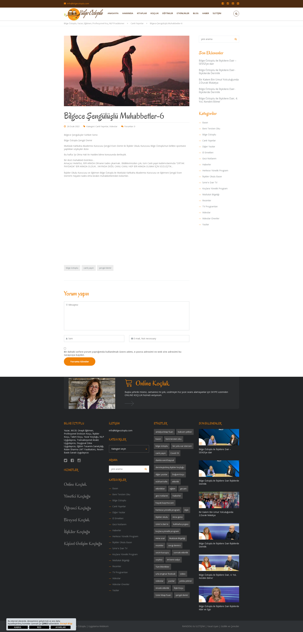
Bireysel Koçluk (77, 520)
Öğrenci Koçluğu (77, 508)
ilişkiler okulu (162, 517)
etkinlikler (160, 488)
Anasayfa (113, 13)
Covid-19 (174, 453)
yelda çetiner (185, 580)
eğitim (172, 488)
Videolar (113, 126)
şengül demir (105, 267)
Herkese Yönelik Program (215, 170)
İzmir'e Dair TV (209, 182)
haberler (177, 495)
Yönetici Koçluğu (77, 496)
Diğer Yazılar (208, 146)
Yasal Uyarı (212, 626)
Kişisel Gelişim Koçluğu (83, 543)
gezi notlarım (162, 495)
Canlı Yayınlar (101, 126)
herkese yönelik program (168, 509)
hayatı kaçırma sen (165, 502)
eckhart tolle (161, 481)
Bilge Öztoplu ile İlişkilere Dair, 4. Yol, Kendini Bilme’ (218, 100)
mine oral (160, 538)
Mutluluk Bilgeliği (210, 194)
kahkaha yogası (180, 524)
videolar (159, 580)
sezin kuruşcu (162, 552)
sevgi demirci (174, 545)
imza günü (178, 517)
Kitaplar (142, 13)
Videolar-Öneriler (210, 218)
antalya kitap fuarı (164, 431)
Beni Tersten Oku (211, 128)
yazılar (171, 580)
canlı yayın (89, 267)
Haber (205, 13)
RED (39, 627)
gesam (183, 488)
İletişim (217, 13)
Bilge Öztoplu (209, 134)
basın (158, 438)
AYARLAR (61, 627)
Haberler (206, 164)
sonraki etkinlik (181, 552)
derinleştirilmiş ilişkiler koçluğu (170, 467)
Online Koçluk (75, 484)
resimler (159, 545)
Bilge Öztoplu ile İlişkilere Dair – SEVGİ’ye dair (217, 62)
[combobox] (129, 449)
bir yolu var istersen (182, 446)
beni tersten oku (173, 438)
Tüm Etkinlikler (162, 566)
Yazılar (205, 224)
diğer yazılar (161, 474)
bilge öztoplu (72, 267)
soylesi (159, 559)
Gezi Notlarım (209, 158)
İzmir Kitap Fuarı (163, 595)
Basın (205, 122)
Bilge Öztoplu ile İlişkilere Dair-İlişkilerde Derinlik (217, 71)
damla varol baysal (165, 460)
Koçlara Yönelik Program (215, 188)
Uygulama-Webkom (98, 626)
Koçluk (155, 13)
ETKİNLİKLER (183, 13)
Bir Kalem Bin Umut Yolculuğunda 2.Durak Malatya (219, 81)
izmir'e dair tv (162, 524)
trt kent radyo (173, 559)
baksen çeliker (185, 431)
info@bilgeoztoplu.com (78, 3)
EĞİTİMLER (167, 13)
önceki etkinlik (162, 588)
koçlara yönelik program (167, 531)
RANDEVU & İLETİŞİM (193, 626)
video (182, 573)
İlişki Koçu (178, 588)
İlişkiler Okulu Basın (212, 176)
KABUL (17, 627)
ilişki (186, 509)
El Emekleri (207, 152)
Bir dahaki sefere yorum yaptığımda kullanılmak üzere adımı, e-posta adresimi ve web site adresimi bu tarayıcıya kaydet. (122, 353)
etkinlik (175, 481)
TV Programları (210, 206)
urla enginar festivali (165, 573)
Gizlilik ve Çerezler (230, 626)
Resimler (206, 200)
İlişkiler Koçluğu (77, 532)
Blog (196, 13)
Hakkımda (127, 13)
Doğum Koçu (178, 474)
